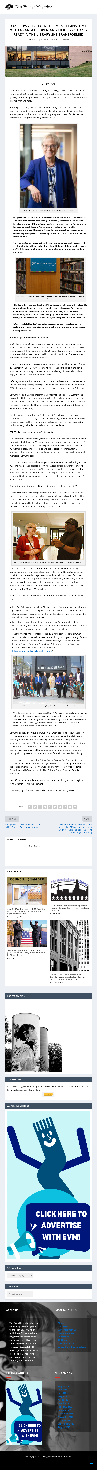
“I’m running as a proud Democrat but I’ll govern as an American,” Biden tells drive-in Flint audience (26, 952)
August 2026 (64, 1386)
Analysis (44, 39)
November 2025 (66, 1417)
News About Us (66, 1333)
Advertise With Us (67, 1329)
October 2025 (64, 1420)
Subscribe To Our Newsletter (72, 1347)
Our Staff (63, 1326)
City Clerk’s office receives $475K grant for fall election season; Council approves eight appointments (26, 911)
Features (53, 39)
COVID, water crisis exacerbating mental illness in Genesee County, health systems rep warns (69, 907)
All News (62, 1340)
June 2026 (63, 1393)
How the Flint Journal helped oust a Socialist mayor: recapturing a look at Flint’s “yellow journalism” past (67, 977)
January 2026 (64, 1410)
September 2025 (66, 1423)
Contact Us (63, 1336)
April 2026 (63, 1400)
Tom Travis (34, 846)
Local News (64, 39)
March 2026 (63, 1403)
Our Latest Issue (66, 1343)
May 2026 (62, 1396)
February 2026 (65, 1406)
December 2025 (65, 1413)
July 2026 (62, 1389)
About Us (62, 1323)
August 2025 (64, 1427)
